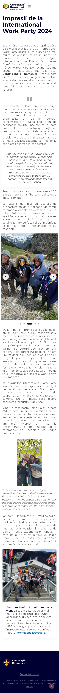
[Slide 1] (20, 324)
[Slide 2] (24, 324)
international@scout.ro (30, 632)
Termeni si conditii (29, 674)
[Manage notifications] (51, 686)
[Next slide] (53, 277)
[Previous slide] (6, 277)
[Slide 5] (39, 324)
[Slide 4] (35, 324)
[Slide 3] (29, 324)
